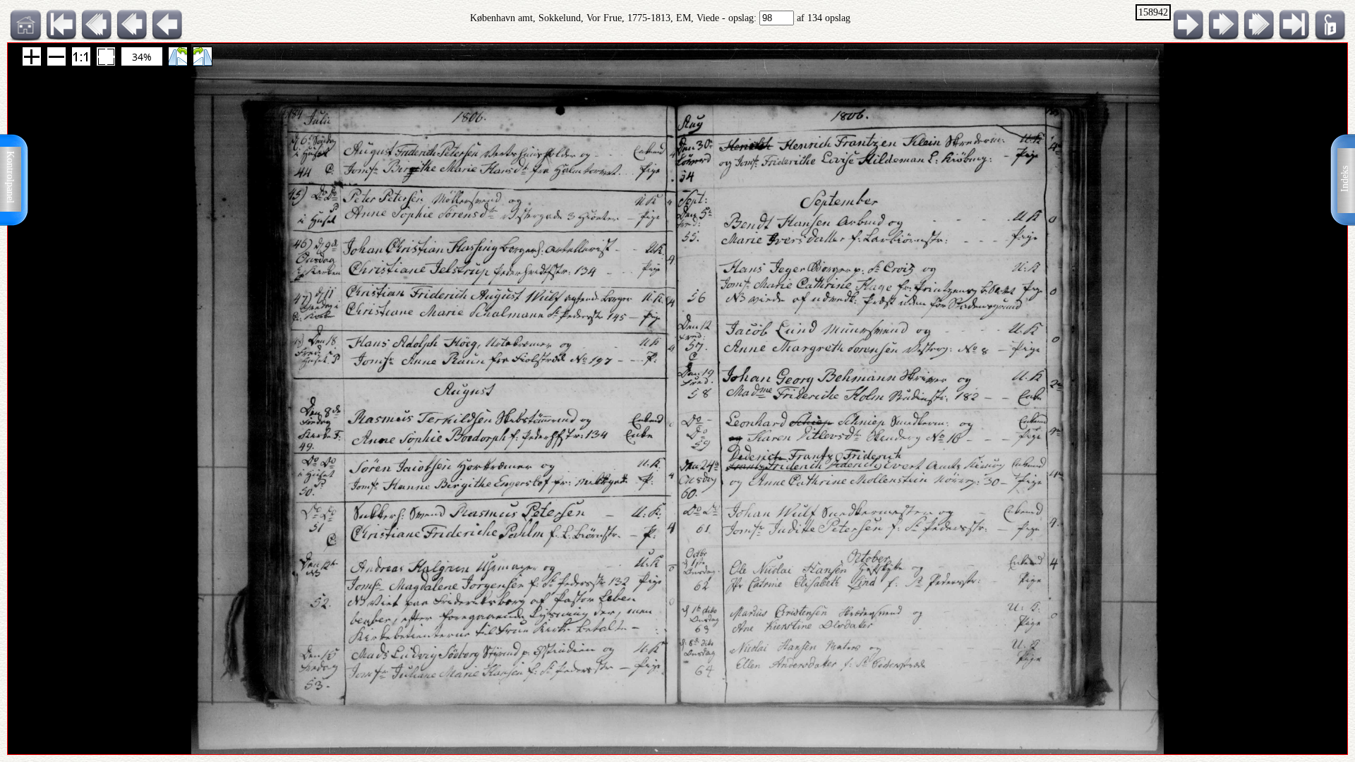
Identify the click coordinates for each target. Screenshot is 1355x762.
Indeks (1344, 179)
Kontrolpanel (10, 177)
